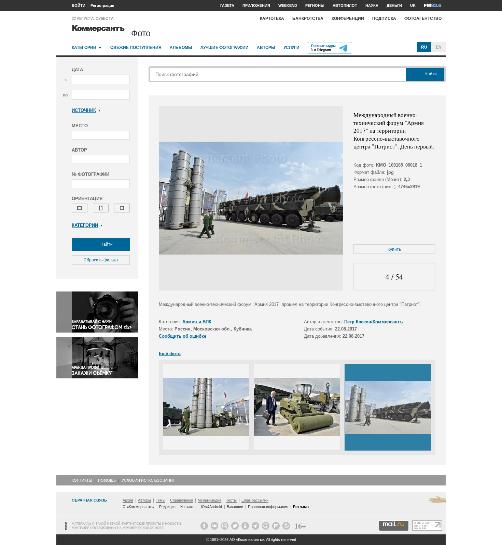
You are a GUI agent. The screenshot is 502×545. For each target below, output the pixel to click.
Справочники (181, 500)
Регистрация (102, 5)
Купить (394, 249)
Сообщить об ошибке (182, 336)
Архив (128, 500)
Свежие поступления (136, 47)
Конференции (348, 18)
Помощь (107, 480)
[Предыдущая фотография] (367, 276)
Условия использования (149, 480)
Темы (160, 500)
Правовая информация (268, 507)
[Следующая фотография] (421, 276)
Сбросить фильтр (101, 260)
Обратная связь (89, 500)
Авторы (266, 47)
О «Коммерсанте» (138, 507)
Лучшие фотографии (224, 47)
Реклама (301, 507)
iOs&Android (211, 507)
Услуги (291, 47)
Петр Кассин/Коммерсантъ (373, 321)
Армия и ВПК (196, 321)
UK (413, 5)
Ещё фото (170, 353)
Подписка (384, 18)
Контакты (82, 480)
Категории (84, 47)
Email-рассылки (254, 500)
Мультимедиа (209, 500)
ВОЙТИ (78, 5)
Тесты (231, 500)
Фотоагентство (423, 18)
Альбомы (181, 47)
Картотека (272, 18)
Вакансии (235, 507)
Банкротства (307, 18)
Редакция (167, 507)
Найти (106, 244)
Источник (84, 110)
